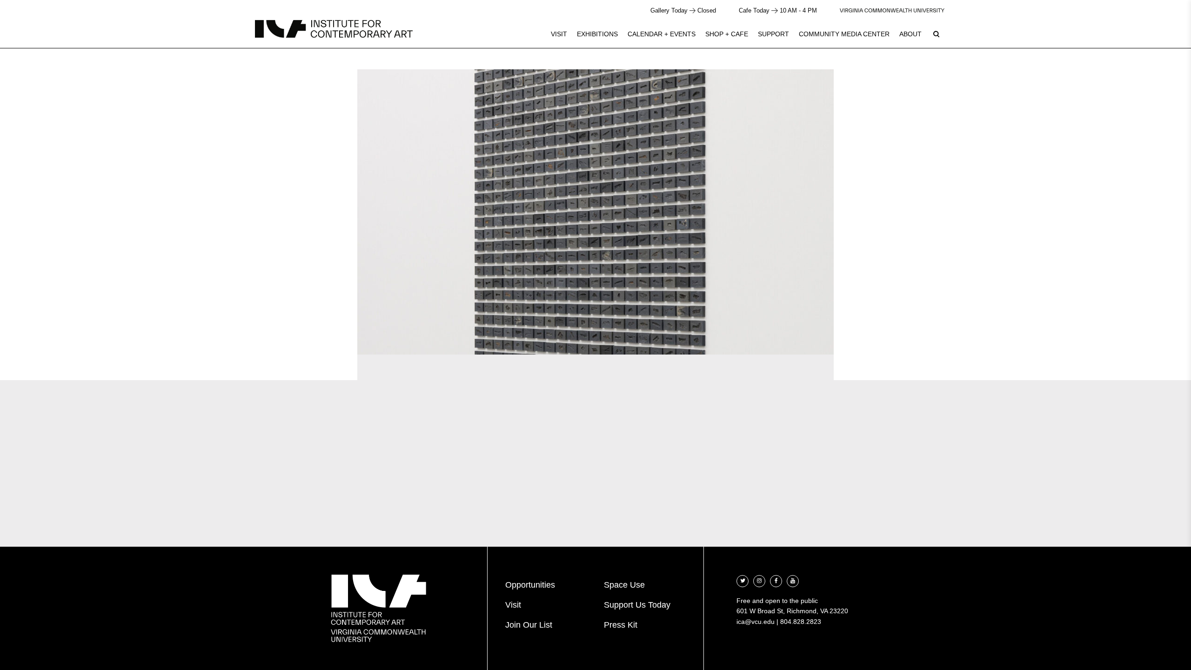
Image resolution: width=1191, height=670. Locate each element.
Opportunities (530, 585)
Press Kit (620, 625)
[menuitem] (559, 34)
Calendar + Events (662, 34)
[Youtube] (793, 580)
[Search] (936, 34)
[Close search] (1162, 32)
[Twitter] (742, 580)
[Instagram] (759, 580)
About (910, 34)
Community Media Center (844, 34)
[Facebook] (776, 580)
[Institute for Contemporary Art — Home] (334, 29)
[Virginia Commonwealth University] (892, 10)
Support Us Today (637, 605)
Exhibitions (597, 34)
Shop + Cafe (726, 34)
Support (773, 34)
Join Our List (528, 625)
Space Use (624, 585)
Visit (559, 34)
